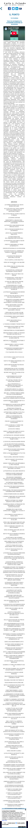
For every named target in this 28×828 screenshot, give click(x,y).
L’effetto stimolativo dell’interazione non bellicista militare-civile (14, 613)
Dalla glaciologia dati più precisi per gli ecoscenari (14, 620)
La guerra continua (14, 217)
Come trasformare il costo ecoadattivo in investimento (14, 691)
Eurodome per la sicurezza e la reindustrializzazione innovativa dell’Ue (14, 558)
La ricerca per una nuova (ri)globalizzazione (14, 256)
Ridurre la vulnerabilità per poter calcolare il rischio (14, 309)
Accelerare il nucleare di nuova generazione (14, 727)
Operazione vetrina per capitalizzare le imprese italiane (14, 409)
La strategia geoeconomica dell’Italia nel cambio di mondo (14, 483)
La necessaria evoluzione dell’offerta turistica (14, 377)
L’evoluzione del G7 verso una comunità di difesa (14, 425)
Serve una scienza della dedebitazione (14, 321)
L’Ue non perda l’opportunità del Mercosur (14, 661)
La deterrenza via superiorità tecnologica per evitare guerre (14, 786)
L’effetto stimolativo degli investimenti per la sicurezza (14, 546)
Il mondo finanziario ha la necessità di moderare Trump (14, 497)
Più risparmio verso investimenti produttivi (14, 317)
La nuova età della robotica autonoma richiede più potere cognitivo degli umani (14, 563)
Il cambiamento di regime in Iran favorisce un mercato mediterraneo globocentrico (14, 695)
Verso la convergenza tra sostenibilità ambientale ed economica (14, 417)
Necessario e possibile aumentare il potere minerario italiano (14, 634)
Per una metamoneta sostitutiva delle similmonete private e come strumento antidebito (14, 625)
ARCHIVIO (14, 202)
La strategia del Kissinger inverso (14, 435)
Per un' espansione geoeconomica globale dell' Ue (14, 601)
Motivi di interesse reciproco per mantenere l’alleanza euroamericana (14, 686)
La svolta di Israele (14, 429)
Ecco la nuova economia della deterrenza (14, 230)
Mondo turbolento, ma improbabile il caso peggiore (14, 464)
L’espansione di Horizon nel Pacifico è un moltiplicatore (14, 801)
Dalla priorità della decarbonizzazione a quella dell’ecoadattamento (14, 385)
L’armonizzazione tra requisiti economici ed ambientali (14, 648)
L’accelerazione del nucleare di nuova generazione (14, 742)
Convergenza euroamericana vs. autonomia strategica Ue (14, 349)
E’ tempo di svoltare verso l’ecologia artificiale (14, 790)
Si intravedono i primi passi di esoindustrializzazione (14, 278)
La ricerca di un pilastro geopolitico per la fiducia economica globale (14, 592)
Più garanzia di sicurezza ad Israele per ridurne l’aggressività (14, 405)
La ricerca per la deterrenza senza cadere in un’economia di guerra (14, 605)
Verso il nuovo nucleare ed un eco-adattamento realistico (14, 432)
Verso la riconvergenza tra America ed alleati (14, 519)
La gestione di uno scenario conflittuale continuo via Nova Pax (14, 538)
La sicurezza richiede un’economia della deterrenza (14, 450)
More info (4, 820)
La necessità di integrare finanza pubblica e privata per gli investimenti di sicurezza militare (14, 301)
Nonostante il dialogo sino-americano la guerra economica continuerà (14, 221)
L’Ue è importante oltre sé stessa (14, 352)
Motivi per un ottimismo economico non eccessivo (14, 534)
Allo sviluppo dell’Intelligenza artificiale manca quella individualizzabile (14, 210)
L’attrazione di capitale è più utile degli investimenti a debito (14, 413)
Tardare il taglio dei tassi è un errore (14, 274)
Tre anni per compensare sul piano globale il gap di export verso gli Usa (14, 630)
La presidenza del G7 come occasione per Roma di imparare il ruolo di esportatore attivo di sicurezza (14, 287)
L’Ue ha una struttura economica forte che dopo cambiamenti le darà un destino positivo (14, 445)
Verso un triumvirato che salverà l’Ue (14, 263)
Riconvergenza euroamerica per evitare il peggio (14, 734)
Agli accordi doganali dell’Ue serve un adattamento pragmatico (14, 669)
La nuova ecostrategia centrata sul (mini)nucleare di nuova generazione (14, 571)
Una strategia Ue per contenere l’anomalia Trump (14, 677)
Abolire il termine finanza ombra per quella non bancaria (14, 393)
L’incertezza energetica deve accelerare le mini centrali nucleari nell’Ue (14, 704)
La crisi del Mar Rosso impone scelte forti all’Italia (14, 282)
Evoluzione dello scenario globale (14, 587)
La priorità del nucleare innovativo (14, 471)
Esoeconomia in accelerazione (14, 682)
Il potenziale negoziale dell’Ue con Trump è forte (14, 438)
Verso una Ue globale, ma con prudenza (14, 609)
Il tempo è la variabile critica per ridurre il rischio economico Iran (14, 700)
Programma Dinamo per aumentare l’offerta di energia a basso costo (14, 765)
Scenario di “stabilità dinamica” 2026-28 (14, 665)
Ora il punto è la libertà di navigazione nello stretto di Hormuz (14, 723)
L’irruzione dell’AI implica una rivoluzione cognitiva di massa (14, 313)
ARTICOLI (14, 5)
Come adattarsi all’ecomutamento (14, 330)
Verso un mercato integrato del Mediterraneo (14, 526)
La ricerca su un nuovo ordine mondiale (14, 673)
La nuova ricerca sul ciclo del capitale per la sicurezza (14, 575)
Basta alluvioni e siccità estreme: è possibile (14, 341)
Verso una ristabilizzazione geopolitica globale (14, 305)
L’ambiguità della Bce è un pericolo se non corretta (14, 337)
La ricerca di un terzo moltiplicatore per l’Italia (14, 761)
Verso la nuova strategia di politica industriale (14, 453)
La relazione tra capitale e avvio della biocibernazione (14, 296)
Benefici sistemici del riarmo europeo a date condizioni (14, 501)
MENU (6, 5)
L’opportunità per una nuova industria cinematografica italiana (14, 397)
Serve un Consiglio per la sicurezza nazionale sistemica (14, 467)
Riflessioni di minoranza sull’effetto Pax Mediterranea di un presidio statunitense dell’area (14, 479)
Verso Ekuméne (14, 617)
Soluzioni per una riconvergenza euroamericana (14, 487)
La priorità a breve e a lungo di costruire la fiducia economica (14, 389)
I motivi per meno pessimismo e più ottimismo (14, 361)
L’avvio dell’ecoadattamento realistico (14, 233)
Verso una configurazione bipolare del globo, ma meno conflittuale (14, 523)
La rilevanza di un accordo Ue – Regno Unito (14, 515)
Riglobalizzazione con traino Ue (14, 680)
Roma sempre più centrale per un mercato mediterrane (14, 579)
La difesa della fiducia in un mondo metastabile (14, 292)
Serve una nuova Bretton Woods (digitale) (14, 365)
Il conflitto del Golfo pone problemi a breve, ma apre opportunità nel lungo (14, 710)
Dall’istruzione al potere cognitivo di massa (14, 214)
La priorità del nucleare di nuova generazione (14, 241)
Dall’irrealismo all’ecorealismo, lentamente (14, 267)
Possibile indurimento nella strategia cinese (14, 738)
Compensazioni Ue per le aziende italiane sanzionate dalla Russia (14, 369)
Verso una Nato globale (14, 750)
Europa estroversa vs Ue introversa (14, 248)
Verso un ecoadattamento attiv (14, 641)
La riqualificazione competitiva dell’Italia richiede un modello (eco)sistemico (14, 778)
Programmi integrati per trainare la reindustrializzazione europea (14, 567)
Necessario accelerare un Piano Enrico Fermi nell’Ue (14, 327)
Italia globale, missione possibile (14, 457)
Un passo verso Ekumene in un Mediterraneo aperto (14, 645)
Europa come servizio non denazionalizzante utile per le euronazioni (14, 747)
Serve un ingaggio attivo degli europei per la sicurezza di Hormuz (14, 731)
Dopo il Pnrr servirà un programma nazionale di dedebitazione (14, 652)
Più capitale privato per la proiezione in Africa (14, 380)
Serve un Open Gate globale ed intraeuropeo (14, 757)
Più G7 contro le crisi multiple (14, 260)
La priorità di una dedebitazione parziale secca (14, 226)
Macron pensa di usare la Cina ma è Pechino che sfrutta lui (14, 333)
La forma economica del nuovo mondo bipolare (14, 205)
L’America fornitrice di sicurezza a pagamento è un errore (14, 782)
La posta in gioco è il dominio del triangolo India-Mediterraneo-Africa (14, 252)
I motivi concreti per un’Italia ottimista (14, 460)
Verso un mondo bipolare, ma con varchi (14, 530)
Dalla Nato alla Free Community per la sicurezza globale (14, 769)
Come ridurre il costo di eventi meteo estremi (14, 345)
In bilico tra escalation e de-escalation (14, 549)
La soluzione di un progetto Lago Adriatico (14, 754)
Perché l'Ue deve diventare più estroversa (14, 422)
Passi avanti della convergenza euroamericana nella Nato (14, 542)
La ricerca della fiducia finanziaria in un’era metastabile (14, 553)
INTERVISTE (21, 5)
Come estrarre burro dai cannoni (14, 494)
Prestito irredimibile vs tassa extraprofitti (14, 245)
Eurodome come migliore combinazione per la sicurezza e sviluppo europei (14, 597)
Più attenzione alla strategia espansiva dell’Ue (14, 638)
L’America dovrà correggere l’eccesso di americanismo (14, 474)
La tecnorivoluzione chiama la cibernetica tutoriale (14, 805)
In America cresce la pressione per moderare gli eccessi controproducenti (14, 505)
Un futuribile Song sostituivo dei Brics (14, 357)
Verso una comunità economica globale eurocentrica (14, 714)
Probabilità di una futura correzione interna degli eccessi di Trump (14, 511)
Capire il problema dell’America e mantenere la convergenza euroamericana (14, 657)
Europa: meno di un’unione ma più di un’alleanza (14, 401)
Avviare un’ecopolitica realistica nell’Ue (14, 373)
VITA (10, 5)
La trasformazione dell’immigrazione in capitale (14, 237)
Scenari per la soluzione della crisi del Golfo (14, 718)
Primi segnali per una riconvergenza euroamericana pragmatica (14, 490)
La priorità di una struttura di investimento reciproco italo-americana (14, 584)
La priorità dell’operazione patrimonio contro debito (14, 270)
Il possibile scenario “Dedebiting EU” (14, 324)
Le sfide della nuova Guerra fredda (14, 441)
